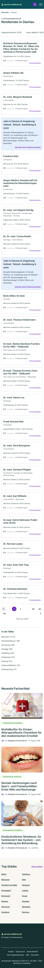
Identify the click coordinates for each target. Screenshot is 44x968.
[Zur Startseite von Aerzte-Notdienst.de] (11, 4)
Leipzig (25, 890)
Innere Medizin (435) (35, 32)
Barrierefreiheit (32, 952)
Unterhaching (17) (8, 669)
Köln (24, 880)
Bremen (4, 901)
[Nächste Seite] (40, 613)
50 (4, 613)
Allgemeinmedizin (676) (11, 32)
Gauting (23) (6, 661)
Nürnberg (26, 907)
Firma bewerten (35, 63)
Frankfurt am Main (9, 885)
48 (33, 609)
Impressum (35, 955)
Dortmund (5, 896)
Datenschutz (20, 952)
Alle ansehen (37, 866)
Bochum (25, 912)
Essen (24, 896)
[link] (22, 53)
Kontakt (11, 952)
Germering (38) (7, 645)
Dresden (25, 901)
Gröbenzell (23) (8, 657)
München (5, 880)
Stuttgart (26, 885)
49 (39, 609)
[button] (35, 4)
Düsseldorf (6, 890)
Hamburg (26, 874)
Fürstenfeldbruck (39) (10, 641)
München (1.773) (8, 637)
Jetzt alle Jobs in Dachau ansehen (28, 147)
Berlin (3, 874)
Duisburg (5, 912)
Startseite (5, 12)
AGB (27, 955)
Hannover (5, 907)
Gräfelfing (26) (7, 653)
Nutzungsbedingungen (15, 955)
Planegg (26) (6, 649)
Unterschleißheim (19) (10, 665)
